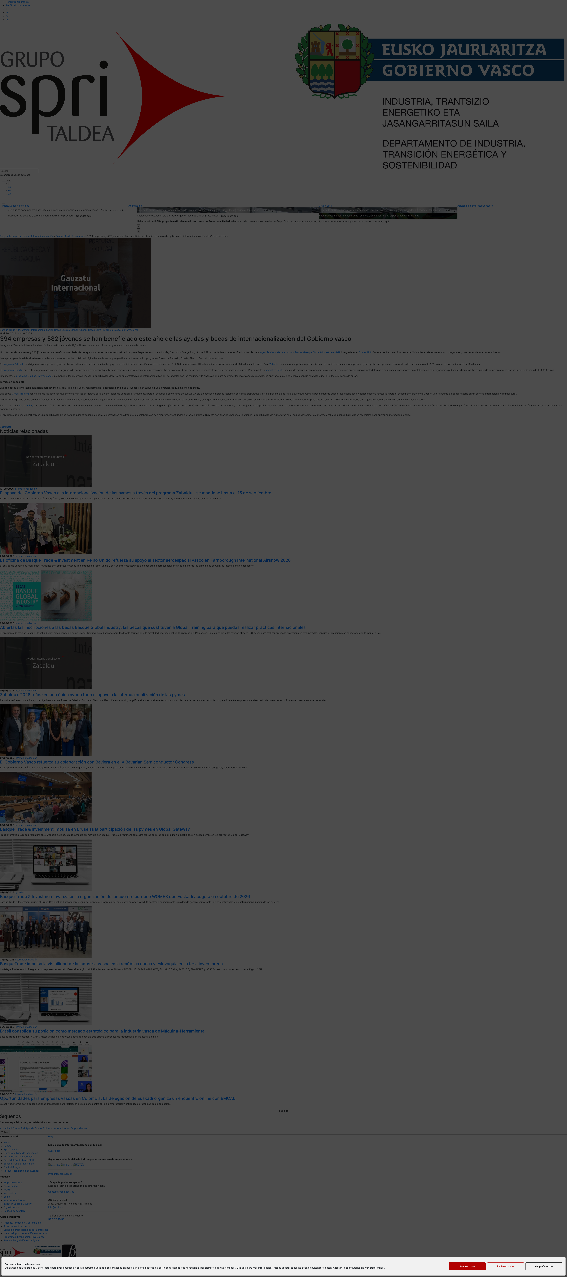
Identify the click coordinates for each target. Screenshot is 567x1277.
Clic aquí (241, 1267)
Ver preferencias (544, 1266)
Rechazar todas (505, 1266)
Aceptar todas (467, 1266)
